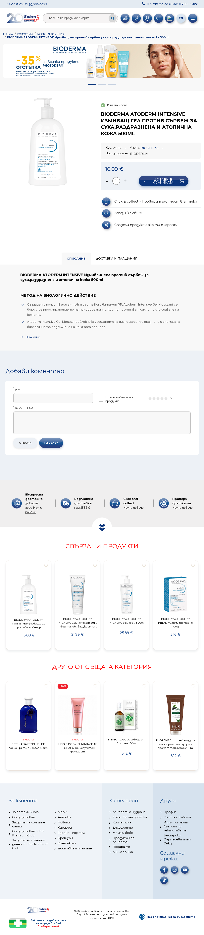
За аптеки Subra (25, 812)
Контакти (67, 843)
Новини (64, 822)
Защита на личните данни (28, 824)
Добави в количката (163, 181)
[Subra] (23, 18)
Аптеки (64, 817)
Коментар (23, 408)
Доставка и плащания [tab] (116, 258)
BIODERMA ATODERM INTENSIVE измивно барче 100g (175, 622)
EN (181, 18)
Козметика (25, 33)
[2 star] (154, 398)
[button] (92, 84)
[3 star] (158, 398)
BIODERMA (150, 148)
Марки (63, 812)
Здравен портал (71, 833)
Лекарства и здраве (129, 812)
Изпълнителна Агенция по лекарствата (176, 826)
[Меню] (193, 18)
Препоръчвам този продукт (119, 399)
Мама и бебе (123, 833)
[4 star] (162, 398)
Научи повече (133, 507)
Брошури (65, 838)
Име (17, 390)
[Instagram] (174, 870)
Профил (170, 812)
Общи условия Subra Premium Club (28, 833)
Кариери (65, 827)
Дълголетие (123, 827)
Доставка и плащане (75, 848)
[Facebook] (164, 870)
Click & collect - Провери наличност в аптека (155, 201)
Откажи (25, 442)
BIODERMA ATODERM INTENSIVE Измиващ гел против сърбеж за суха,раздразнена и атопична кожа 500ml (88, 37)
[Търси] (113, 18)
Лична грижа (123, 852)
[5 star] (166, 398)
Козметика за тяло (50, 33)
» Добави (51, 442)
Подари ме (121, 847)
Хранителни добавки (130, 817)
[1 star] (150, 398)
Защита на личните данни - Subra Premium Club (30, 844)
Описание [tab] (76, 258)
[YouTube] (185, 870)
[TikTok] (164, 880)
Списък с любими (177, 817)
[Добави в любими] (46, 565)
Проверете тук (48, 926)
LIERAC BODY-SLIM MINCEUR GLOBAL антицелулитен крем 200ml (77, 747)
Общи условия (23, 817)
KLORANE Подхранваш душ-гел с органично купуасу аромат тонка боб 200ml (175, 744)
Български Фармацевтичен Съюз (177, 839)
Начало (8, 33)
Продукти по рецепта (123, 840)
